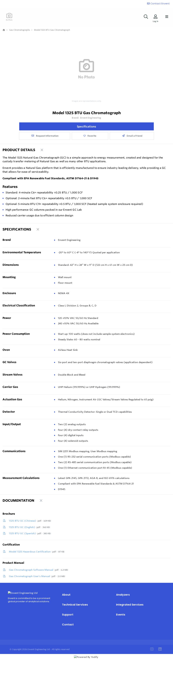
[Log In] (155, 17)
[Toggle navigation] (166, 16)
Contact (68, 624)
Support (67, 615)
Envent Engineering (90, 117)
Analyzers (123, 595)
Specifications (86, 126)
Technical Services (75, 605)
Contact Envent (160, 3)
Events (120, 615)
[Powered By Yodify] (86, 660)
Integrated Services (129, 605)
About (66, 595)
